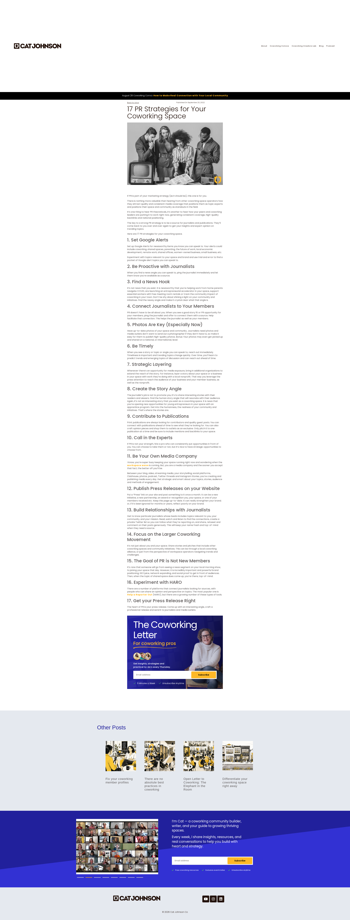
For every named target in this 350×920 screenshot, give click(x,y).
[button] (80, 877)
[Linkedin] (220, 899)
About (264, 46)
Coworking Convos (279, 46)
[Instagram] (213, 899)
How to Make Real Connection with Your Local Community (190, 95)
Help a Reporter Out (139, 594)
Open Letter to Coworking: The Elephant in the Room (194, 784)
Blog (321, 46)
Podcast (330, 46)
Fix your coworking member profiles (119, 780)
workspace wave (138, 465)
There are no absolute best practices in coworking (154, 784)
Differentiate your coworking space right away (234, 782)
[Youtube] (205, 899)
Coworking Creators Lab (304, 46)
